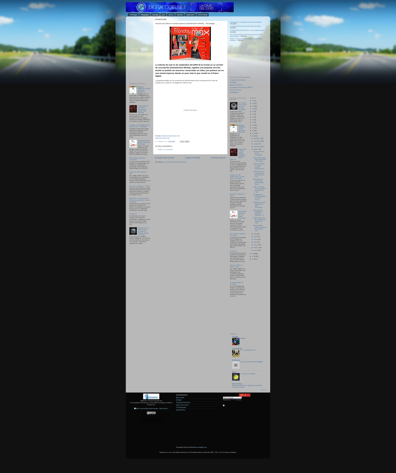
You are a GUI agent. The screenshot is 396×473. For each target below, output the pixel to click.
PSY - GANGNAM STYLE (248, 350)
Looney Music (237, 348)
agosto (256, 149)
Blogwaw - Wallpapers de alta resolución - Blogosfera (144, 89)
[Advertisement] (140, 49)
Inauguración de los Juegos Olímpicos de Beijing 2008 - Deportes (143, 109)
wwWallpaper (234, 92)
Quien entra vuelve (182, 405)
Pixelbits (179, 400)
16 (253, 117)
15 (253, 119)
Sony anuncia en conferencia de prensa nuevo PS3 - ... (259, 174)
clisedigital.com (202, 447)
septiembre (258, 146)
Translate (238, 399)
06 (253, 259)
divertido (155, 15)
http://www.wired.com (162, 138)
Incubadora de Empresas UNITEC (241, 87)
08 (253, 253)
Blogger (233, 452)
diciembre (257, 138)
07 (253, 256)
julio (255, 234)
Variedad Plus (180, 410)
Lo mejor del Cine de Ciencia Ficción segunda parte (247, 30)
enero (256, 250)
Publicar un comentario (165, 149)
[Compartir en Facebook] (187, 142)
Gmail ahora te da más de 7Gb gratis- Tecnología (144, 142)
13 (253, 125)
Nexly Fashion (237, 384)
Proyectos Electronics (183, 402)
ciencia (170, 15)
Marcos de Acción (236, 90)
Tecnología (133, 15)
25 (253, 101)
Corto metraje (202, 15)
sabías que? (190, 15)
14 (253, 122)
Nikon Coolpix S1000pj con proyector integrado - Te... (259, 212)
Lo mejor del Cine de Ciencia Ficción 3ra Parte (245, 26)
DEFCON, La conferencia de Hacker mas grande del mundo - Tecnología (140, 200)
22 (253, 106)
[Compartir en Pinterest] (188, 142)
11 (253, 130)
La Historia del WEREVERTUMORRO (251, 362)
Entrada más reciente (164, 158)
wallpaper (243, 338)
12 (253, 128)
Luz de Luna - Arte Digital (247, 373)
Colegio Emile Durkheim (238, 80)
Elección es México (236, 85)
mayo (256, 239)
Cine (163, 15)
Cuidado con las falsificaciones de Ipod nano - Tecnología (139, 125)
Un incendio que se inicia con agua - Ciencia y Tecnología (242, 106)
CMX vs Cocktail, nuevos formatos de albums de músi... (259, 189)
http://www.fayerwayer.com (171, 136)
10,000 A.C (133, 214)
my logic (235, 336)
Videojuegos (145, 15)
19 (253, 114)
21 (253, 109)
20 (253, 111)
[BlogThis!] (183, 142)
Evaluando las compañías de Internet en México (245, 22)
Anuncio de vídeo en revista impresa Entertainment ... (259, 166)
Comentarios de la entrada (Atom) (175, 162)
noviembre (257, 141)
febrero (256, 247)
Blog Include (180, 397)
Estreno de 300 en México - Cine (236, 266)
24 (253, 103)
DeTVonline (236, 360)
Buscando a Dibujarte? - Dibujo (139, 186)
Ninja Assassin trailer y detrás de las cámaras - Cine (259, 228)
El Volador (233, 82)
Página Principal (193, 158)
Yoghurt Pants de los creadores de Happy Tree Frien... (259, 220)
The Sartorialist (181, 407)
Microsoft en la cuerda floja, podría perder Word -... (258, 181)
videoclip (180, 15)
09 (253, 136)
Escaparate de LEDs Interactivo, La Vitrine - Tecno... (259, 197)
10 (253, 133)
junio (255, 236)
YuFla (234, 372)
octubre (256, 144)
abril (255, 242)
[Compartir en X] (185, 142)
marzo (256, 245)
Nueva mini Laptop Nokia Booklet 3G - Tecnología (259, 159)
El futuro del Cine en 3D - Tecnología (259, 153)
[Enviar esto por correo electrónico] (181, 142)
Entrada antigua (218, 158)
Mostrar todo (264, 389)
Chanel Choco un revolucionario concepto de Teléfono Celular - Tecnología (144, 231)
